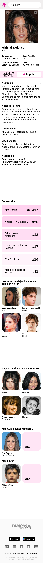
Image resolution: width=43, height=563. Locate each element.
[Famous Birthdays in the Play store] (29, 539)
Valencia (6, 65)
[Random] (35, 12)
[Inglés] (7, 546)
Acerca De (7, 553)
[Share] (8, 13)
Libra (25, 58)
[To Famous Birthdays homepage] (4, 4)
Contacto (16, 553)
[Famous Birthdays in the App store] (14, 539)
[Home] (21, 526)
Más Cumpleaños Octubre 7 (17, 428)
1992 (15, 58)
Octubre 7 (7, 58)
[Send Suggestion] (40, 84)
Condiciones (34, 553)
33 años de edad (31, 65)
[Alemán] (36, 546)
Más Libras (8, 461)
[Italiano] (28, 546)
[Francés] (21, 546)
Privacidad (24, 553)
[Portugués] (14, 546)
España (15, 65)
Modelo (5, 50)
